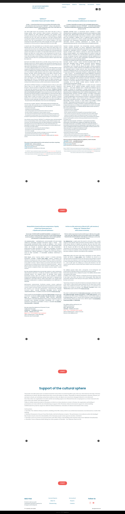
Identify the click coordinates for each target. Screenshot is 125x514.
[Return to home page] (27, 7)
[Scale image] (62, 181)
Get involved (91, 4)
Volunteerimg (52, 503)
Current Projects (66, 4)
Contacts (64, 7)
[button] (97, 9)
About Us (74, 4)
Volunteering (82, 4)
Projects (98, 4)
